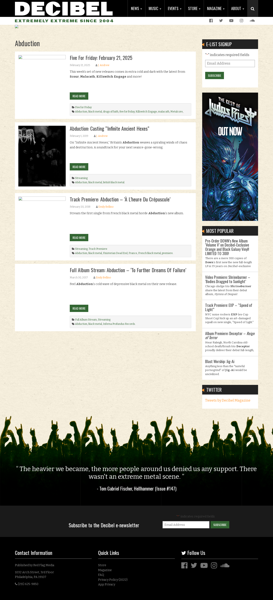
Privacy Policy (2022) (113, 580)
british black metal (113, 182)
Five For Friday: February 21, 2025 (101, 57)
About (236, 8)
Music (154, 8)
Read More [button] (79, 96)
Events (173, 8)
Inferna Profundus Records (119, 323)
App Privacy (106, 584)
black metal (95, 111)
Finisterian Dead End (115, 253)
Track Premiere (98, 248)
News (135, 8)
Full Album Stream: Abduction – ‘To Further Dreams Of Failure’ (128, 270)
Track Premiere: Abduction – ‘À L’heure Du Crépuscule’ (120, 199)
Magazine (214, 8)
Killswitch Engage (146, 111)
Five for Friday (83, 107)
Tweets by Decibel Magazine (227, 400)
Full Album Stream (86, 319)
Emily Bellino (105, 206)
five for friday (127, 111)
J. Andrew (103, 65)
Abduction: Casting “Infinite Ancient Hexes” (109, 128)
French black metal (149, 253)
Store (193, 8)
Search (254, 13)
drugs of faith (110, 111)
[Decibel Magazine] (64, 8)
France (133, 253)
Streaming (81, 178)
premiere (167, 253)
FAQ (101, 575)
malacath (163, 111)
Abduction (81, 111)
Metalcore (176, 111)
